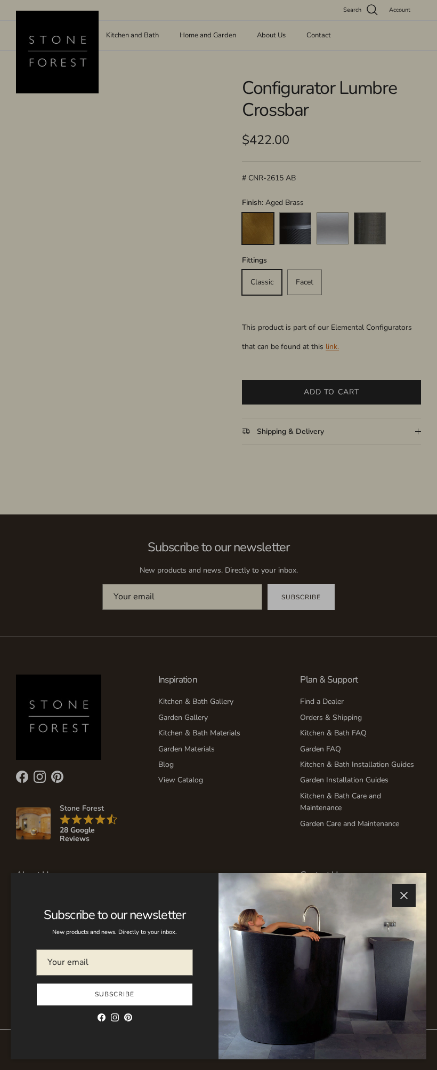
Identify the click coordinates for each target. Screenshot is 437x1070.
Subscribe (114, 994)
